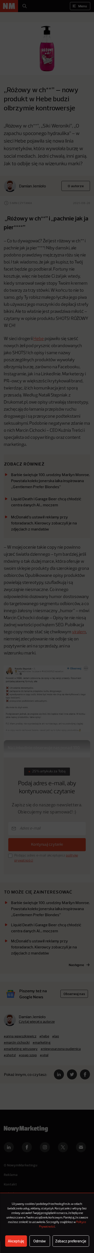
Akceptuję (16, 1241)
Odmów (39, 1241)
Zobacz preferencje (70, 1241)
